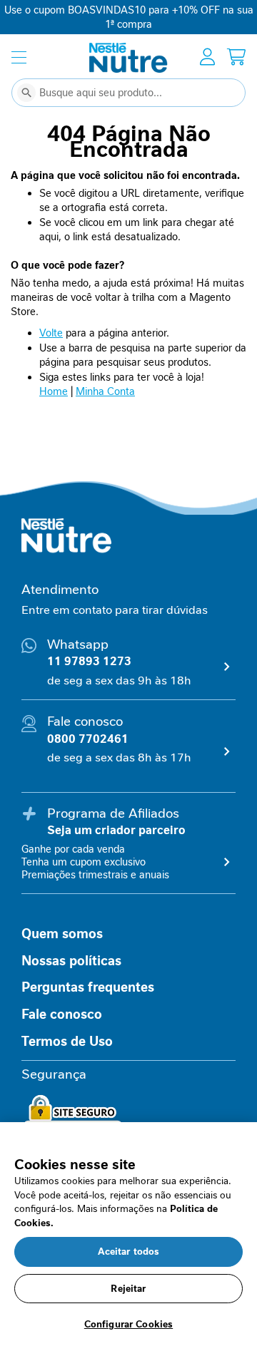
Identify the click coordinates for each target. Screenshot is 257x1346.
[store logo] (128, 58)
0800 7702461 (87, 738)
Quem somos (62, 934)
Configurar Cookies (128, 1324)
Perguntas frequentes (87, 987)
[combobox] (128, 92)
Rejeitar (128, 1289)
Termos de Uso (67, 1041)
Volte (51, 333)
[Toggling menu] (18, 57)
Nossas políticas (71, 961)
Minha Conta (105, 391)
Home (53, 391)
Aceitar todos (129, 1251)
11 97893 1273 (89, 661)
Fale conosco (61, 1014)
